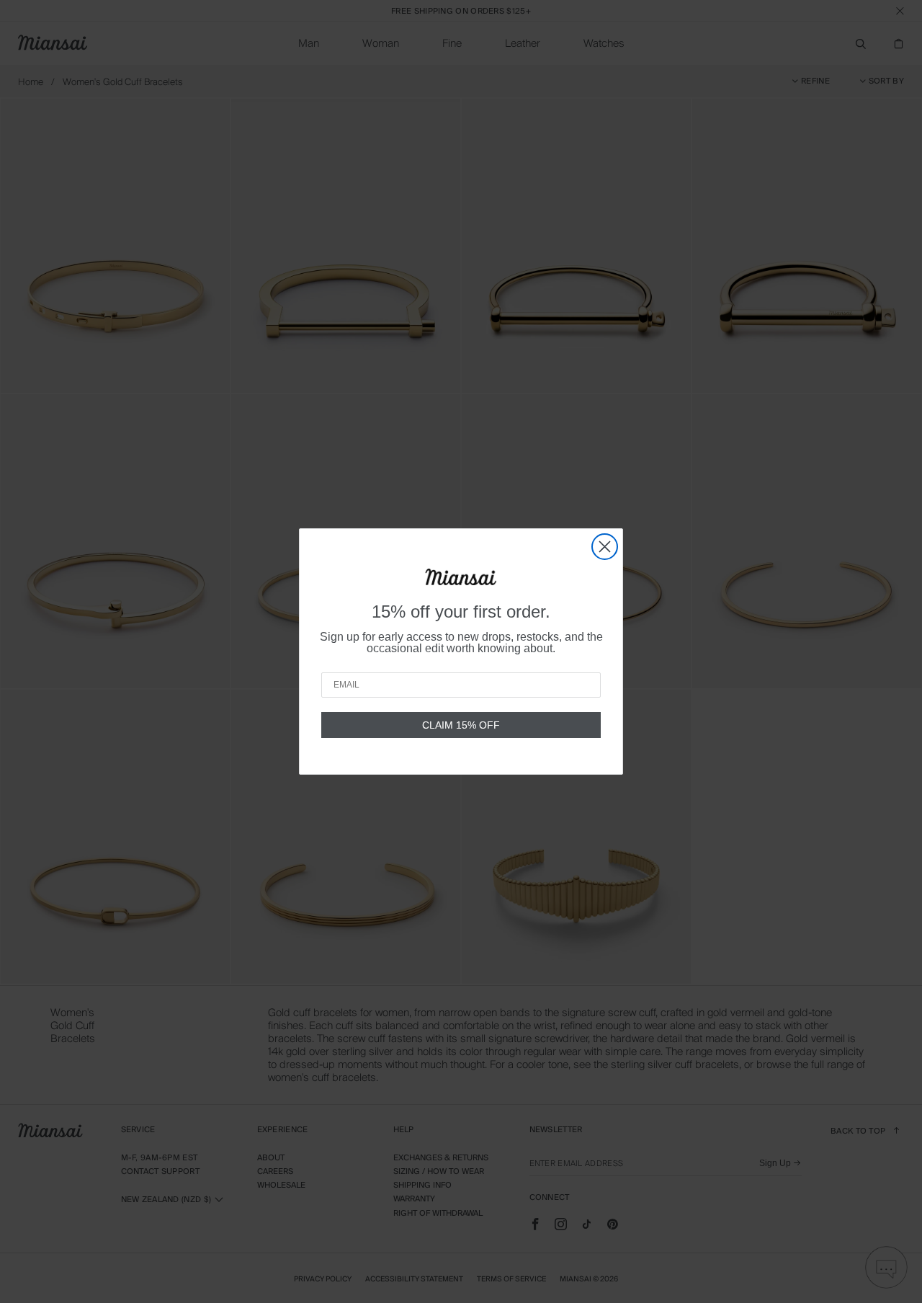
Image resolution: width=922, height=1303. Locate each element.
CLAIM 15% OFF (461, 725)
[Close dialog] (604, 546)
